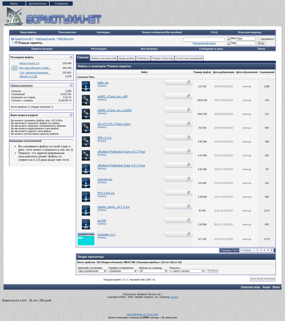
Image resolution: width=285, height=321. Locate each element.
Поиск (261, 48)
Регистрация (98, 48)
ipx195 (102, 220)
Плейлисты (143, 58)
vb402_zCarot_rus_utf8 (112, 96)
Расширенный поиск (204, 43)
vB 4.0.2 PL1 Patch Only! (114, 124)
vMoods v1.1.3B (28, 76)
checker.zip (105, 179)
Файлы (14, 3)
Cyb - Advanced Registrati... (34, 72)
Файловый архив (45, 38)
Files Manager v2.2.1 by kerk (142, 314)
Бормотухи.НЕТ (24, 38)
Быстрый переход (263, 278)
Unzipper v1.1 (106, 234)
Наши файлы (28, 32)
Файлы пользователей (103, 58)
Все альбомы (149, 48)
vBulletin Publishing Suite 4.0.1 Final (121, 165)
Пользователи (67, 32)
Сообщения (61, 3)
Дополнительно (37, 3)
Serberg (102, 85)
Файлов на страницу (150, 267)
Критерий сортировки (90, 267)
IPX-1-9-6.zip (106, 193)
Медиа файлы (126, 58)
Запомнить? (268, 39)
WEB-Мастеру (66, 38)
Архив (266, 287)
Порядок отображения (120, 267)
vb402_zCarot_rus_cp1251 (115, 110)
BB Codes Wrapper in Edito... (35, 68)
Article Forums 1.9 (29, 63)
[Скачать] (188, 82)
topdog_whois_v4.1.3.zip (113, 207)
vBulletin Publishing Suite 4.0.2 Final (121, 151)
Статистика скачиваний (189, 58)
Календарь (103, 32)
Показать (174, 267)
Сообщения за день (211, 48)
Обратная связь (250, 287)
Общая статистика (21, 85)
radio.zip (103, 82)
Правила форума (42, 48)
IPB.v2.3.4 (104, 138)
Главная (83, 57)
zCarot (174, 297)
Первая (245, 250)
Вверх (276, 287)
